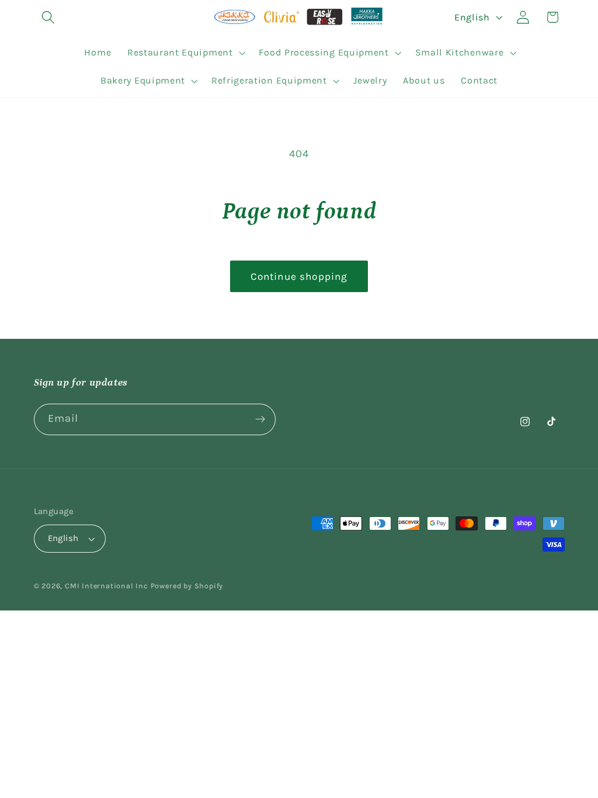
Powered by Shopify (187, 585)
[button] (49, 17)
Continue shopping (299, 276)
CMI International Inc (106, 585)
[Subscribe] (260, 419)
